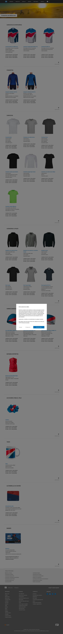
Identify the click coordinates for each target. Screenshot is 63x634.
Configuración (27, 327)
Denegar (20, 327)
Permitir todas (39, 327)
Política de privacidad (25, 322)
